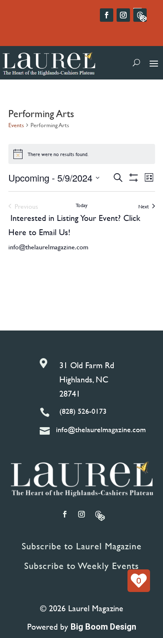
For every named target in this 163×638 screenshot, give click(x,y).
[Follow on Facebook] (106, 15)
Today (81, 205)
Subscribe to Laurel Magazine (82, 546)
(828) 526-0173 (83, 411)
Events (16, 125)
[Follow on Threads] (140, 15)
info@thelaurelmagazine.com (48, 246)
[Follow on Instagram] (123, 15)
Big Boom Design (103, 627)
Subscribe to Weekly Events (81, 565)
